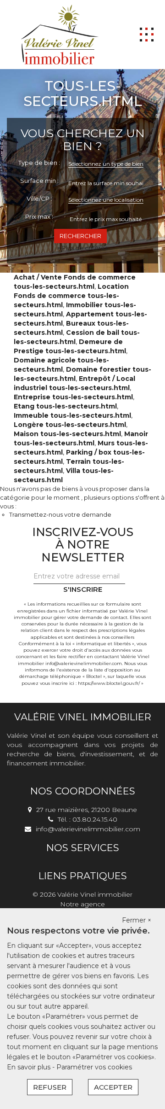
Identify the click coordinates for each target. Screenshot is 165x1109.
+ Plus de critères (82, 247)
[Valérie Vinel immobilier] (60, 34)
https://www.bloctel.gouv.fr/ (109, 683)
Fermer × (136, 920)
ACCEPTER (113, 1087)
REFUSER (49, 1087)
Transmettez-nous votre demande (60, 514)
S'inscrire (82, 589)
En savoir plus (29, 1067)
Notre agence (82, 904)
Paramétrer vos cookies (94, 1067)
